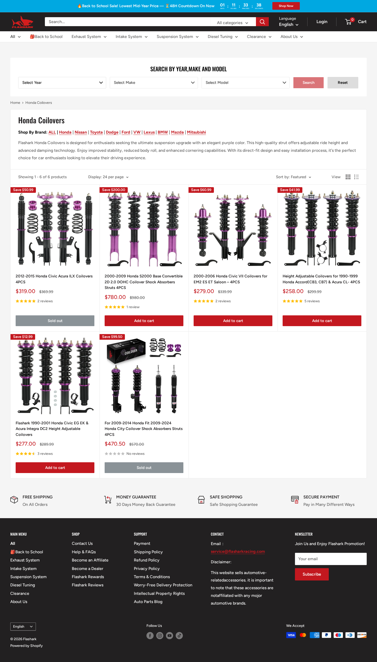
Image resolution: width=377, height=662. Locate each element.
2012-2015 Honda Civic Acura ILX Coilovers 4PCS (54, 279)
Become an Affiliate (90, 560)
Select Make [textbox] (124, 82)
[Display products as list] (356, 177)
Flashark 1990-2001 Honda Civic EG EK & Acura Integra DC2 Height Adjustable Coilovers (52, 429)
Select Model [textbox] (217, 82)
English (18, 626)
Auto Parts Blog (148, 601)
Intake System (129, 36)
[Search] (262, 21)
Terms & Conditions (152, 576)
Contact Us (82, 543)
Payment (142, 543)
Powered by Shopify (26, 646)
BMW (163, 132)
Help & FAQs (84, 551)
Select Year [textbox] (32, 82)
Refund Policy (147, 560)
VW (137, 132)
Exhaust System (86, 36)
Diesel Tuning (220, 36)
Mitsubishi (196, 132)
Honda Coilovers (38, 103)
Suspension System (175, 36)
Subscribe (312, 574)
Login (322, 21)
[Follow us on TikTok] (179, 635)
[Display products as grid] (348, 177)
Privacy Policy (147, 568)
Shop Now (286, 6)
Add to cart (144, 320)
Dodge (112, 132)
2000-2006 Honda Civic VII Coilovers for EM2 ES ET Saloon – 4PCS (230, 279)
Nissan (81, 132)
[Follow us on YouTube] (169, 635)
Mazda (177, 132)
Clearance (256, 36)
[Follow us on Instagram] (159, 635)
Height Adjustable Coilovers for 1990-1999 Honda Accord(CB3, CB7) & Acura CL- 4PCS (321, 279)
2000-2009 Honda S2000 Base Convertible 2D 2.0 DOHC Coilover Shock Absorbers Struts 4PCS (144, 282)
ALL (52, 132)
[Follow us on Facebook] (150, 635)
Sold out (55, 320)
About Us (289, 36)
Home (15, 103)
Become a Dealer (87, 568)
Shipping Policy (148, 551)
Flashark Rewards (88, 576)
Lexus (149, 132)
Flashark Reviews (87, 585)
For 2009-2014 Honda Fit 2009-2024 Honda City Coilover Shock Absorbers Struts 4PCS (144, 429)
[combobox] (62, 82)
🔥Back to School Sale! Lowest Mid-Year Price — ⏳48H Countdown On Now (145, 6)
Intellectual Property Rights (159, 593)
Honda (65, 132)
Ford (126, 132)
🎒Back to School (46, 36)
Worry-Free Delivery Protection (163, 585)
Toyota (96, 132)
